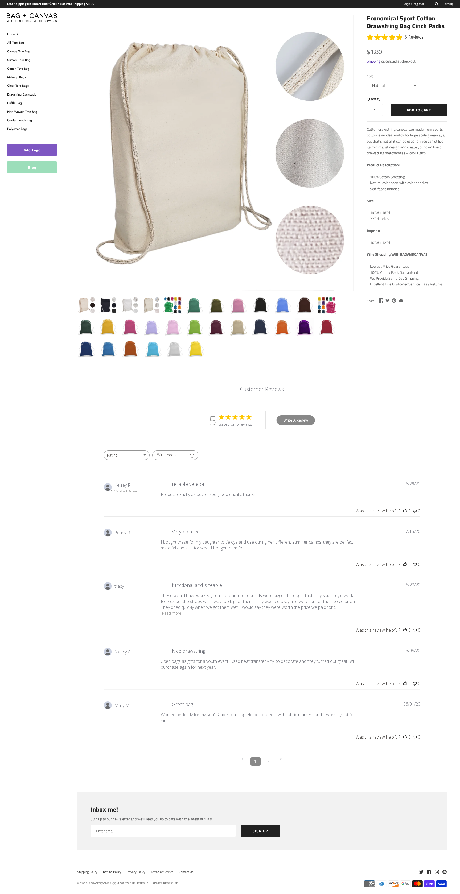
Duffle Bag (14, 103)
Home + (13, 34)
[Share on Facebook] (381, 300)
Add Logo (32, 150)
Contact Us (186, 872)
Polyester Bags (17, 128)
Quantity (373, 99)
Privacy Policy (136, 872)
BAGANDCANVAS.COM (103, 883)
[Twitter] (421, 872)
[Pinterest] (444, 872)
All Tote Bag (15, 42)
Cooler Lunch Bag (19, 120)
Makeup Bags (16, 77)
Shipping (373, 61)
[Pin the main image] (394, 300)
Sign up (260, 831)
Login (406, 4)
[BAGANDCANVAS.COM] (32, 16)
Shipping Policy (87, 872)
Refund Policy (112, 872)
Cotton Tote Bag (18, 68)
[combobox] (127, 455)
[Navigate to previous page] (243, 761)
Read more (171, 613)
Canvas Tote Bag (18, 51)
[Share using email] (401, 300)
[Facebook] (429, 872)
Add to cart (419, 110)
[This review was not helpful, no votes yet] (415, 511)
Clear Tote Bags (18, 85)
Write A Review (296, 420)
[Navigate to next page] (281, 761)
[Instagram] (437, 872)
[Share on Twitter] (387, 300)
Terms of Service (162, 872)
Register (418, 4)
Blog (32, 167)
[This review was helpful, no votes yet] (405, 511)
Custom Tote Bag (18, 59)
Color (371, 76)
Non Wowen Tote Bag (22, 111)
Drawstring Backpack (21, 94)
